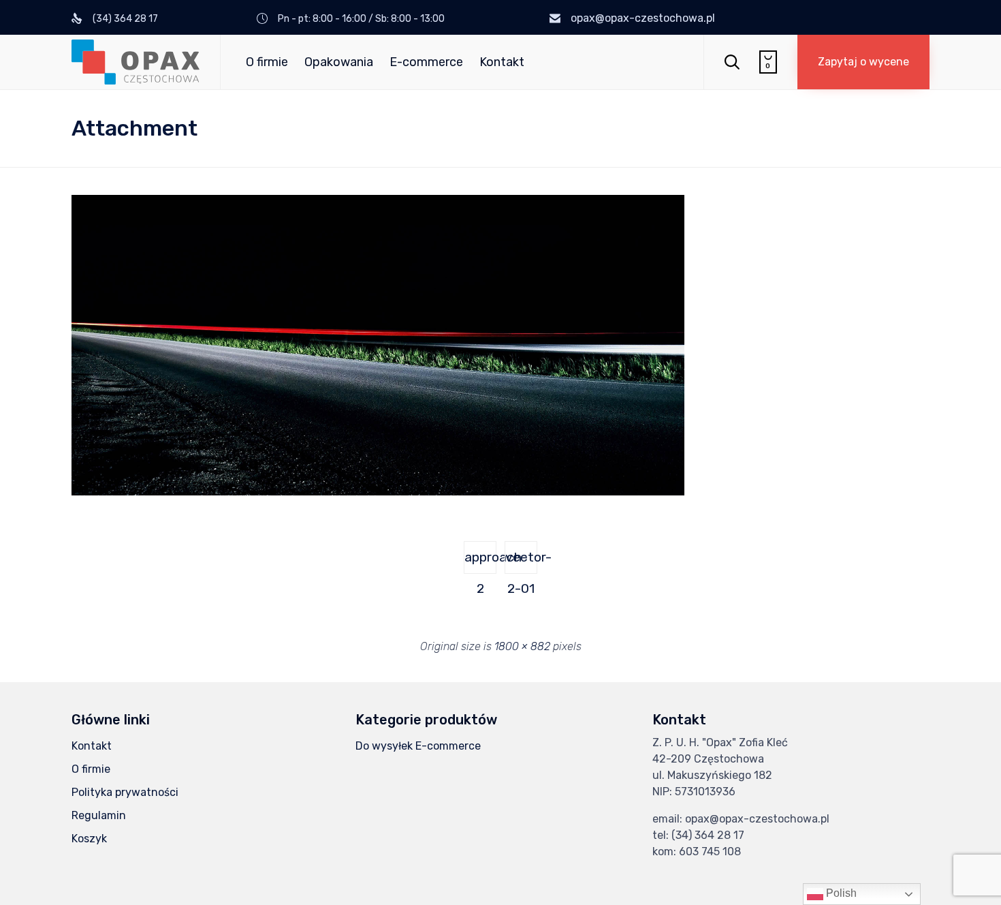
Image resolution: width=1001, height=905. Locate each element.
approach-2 (480, 561)
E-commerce (426, 62)
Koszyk (89, 838)
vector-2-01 (521, 561)
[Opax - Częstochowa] (136, 62)
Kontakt (501, 62)
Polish (840, 893)
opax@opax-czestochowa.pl (643, 18)
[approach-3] (378, 492)
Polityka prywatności (125, 792)
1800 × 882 (522, 646)
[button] (863, 62)
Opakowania (338, 62)
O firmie (267, 62)
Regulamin (99, 815)
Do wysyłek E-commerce (418, 745)
